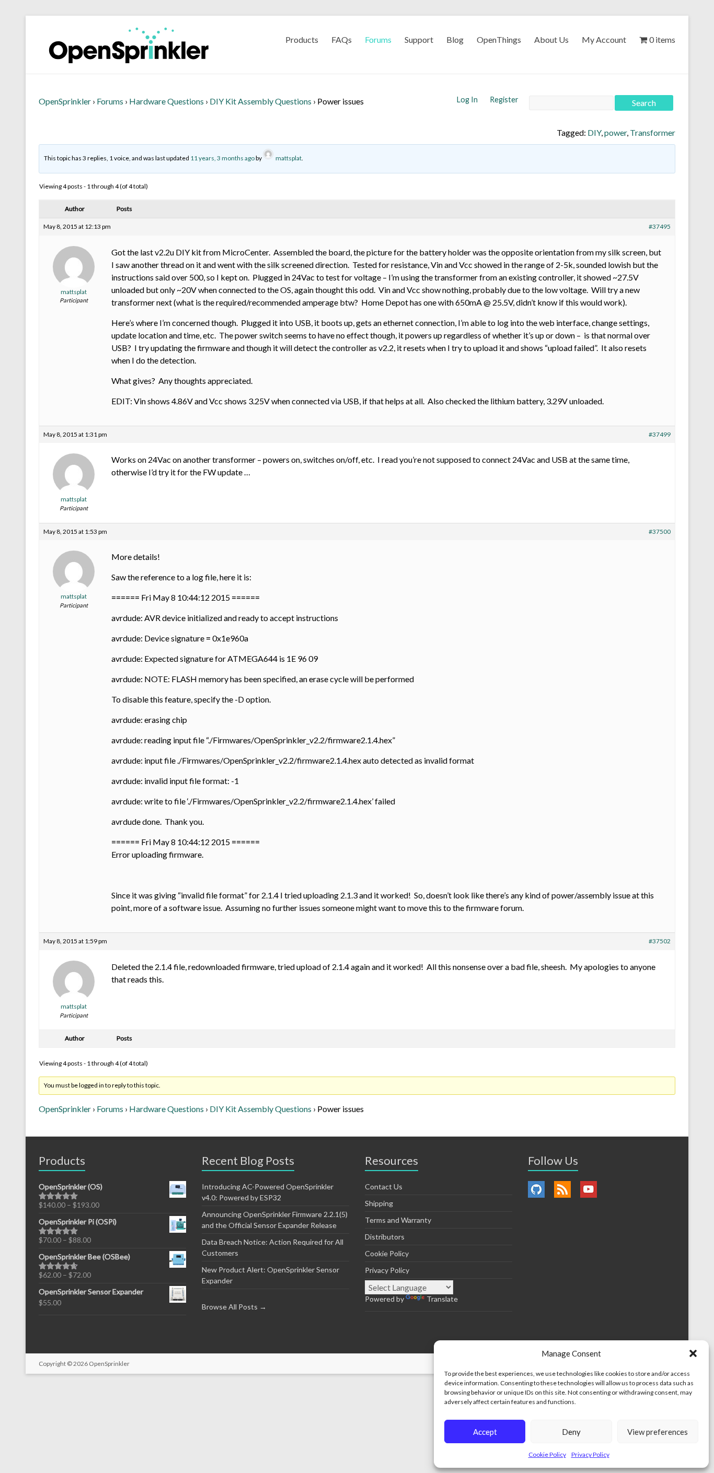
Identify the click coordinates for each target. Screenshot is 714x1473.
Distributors (385, 1236)
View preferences (657, 1431)
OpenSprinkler (65, 101)
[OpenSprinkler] (129, 44)
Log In (468, 99)
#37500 (660, 531)
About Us (551, 39)
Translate (442, 1298)
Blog (455, 39)
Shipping (379, 1203)
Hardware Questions (166, 101)
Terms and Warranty (398, 1219)
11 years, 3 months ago (222, 158)
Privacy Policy (590, 1454)
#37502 (660, 941)
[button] (693, 1353)
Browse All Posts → (234, 1306)
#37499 (660, 434)
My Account (604, 39)
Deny (571, 1431)
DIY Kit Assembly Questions (261, 101)
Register (504, 99)
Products (301, 39)
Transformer (652, 132)
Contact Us (383, 1186)
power (615, 132)
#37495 (660, 226)
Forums (378, 39)
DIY (594, 132)
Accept (485, 1431)
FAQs (341, 39)
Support (419, 39)
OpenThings (499, 39)
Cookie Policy (547, 1454)
